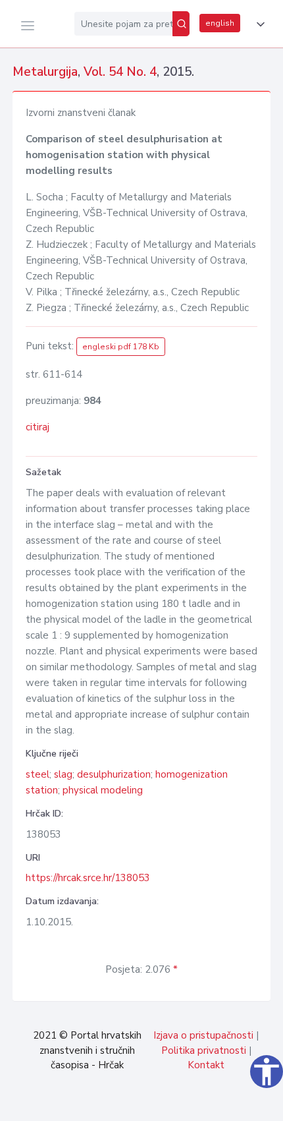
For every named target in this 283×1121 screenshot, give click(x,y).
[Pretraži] (181, 23)
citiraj (37, 427)
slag (63, 774)
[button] (258, 24)
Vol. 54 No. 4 (120, 71)
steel (37, 774)
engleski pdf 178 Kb (120, 346)
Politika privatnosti (203, 1050)
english (219, 23)
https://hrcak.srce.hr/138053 (88, 877)
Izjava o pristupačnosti (203, 1035)
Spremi (184, 1104)
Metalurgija (45, 71)
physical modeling (103, 790)
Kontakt (206, 1065)
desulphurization (114, 774)
